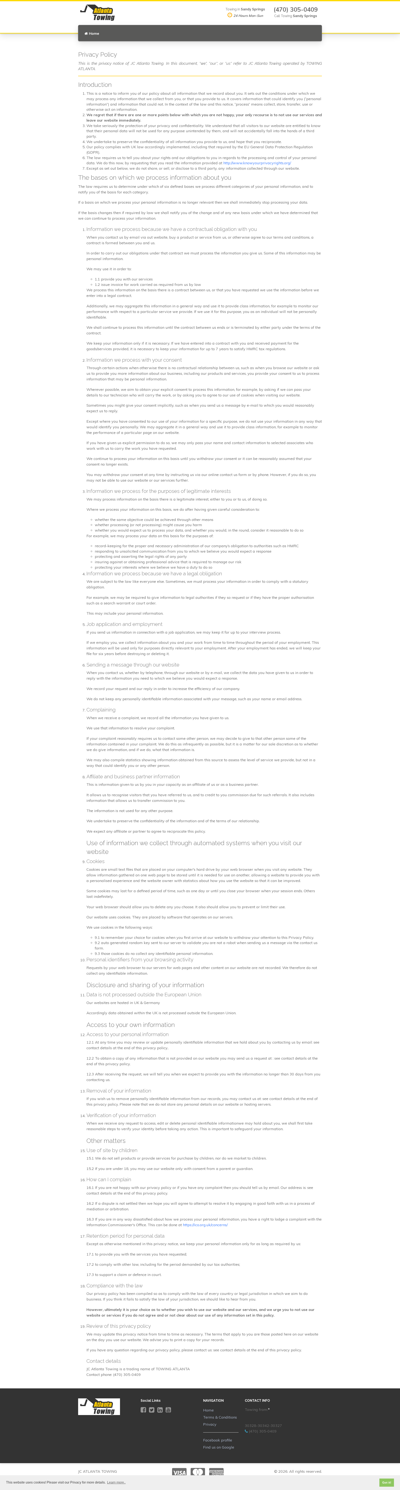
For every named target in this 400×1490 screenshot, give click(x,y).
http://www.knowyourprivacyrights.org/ (257, 163)
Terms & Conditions (220, 1417)
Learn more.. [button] (116, 1482)
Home (94, 33)
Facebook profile (217, 1440)
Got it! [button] (386, 1482)
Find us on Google (218, 1447)
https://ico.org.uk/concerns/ (205, 1224)
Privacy (209, 1424)
